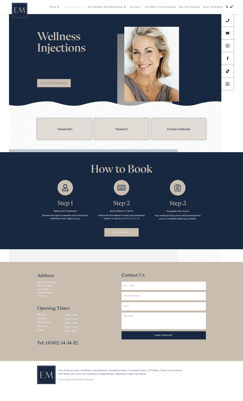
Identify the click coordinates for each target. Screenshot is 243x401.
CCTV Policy (153, 370)
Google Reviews (106, 374)
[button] (54, 83)
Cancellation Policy (118, 370)
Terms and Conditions (171, 370)
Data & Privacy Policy (68, 370)
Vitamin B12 (64, 129)
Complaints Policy (137, 370)
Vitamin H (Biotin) (178, 129)
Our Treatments (72, 7)
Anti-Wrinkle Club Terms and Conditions (77, 374)
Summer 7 (135, 7)
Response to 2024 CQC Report (131, 374)
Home (52, 7)
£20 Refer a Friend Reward (160, 7)
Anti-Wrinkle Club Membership (105, 7)
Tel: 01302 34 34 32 (57, 342)
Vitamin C (121, 129)
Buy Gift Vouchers (189, 7)
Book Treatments (213, 7)
